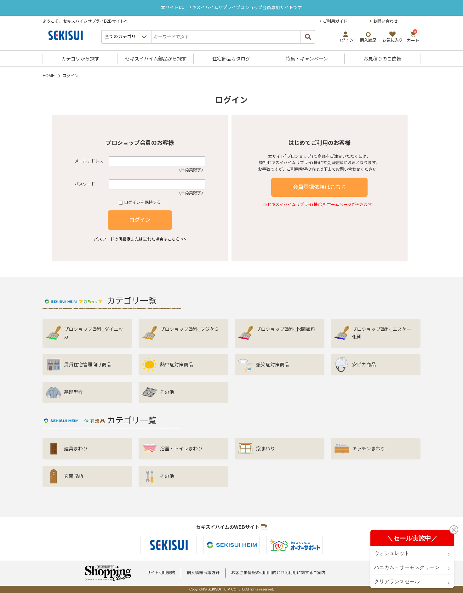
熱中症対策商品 (176, 364)
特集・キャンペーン (307, 58)
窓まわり (265, 448)
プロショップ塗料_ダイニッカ (93, 333)
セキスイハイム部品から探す (155, 58)
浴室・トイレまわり (181, 448)
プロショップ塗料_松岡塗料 (285, 329)
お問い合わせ (385, 21)
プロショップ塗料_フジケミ (189, 329)
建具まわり (76, 448)
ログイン (140, 220)
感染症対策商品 (272, 364)
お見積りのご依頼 (382, 58)
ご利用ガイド (335, 21)
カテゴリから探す (80, 58)
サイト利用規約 (160, 572)
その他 (167, 392)
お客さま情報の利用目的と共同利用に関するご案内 (278, 572)
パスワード (85, 184)
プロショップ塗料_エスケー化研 (381, 333)
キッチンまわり (368, 448)
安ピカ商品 (364, 364)
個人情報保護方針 (203, 572)
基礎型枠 (73, 392)
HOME (49, 75)
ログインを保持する (142, 202)
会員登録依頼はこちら (319, 187)
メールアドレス (89, 161)
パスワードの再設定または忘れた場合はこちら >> (140, 239)
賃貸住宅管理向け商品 (87, 364)
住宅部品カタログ (231, 58)
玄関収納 (73, 476)
